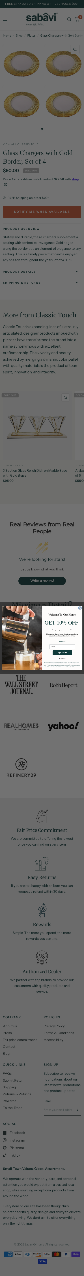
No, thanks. (62, 658)
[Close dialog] (79, 608)
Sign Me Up (62, 652)
